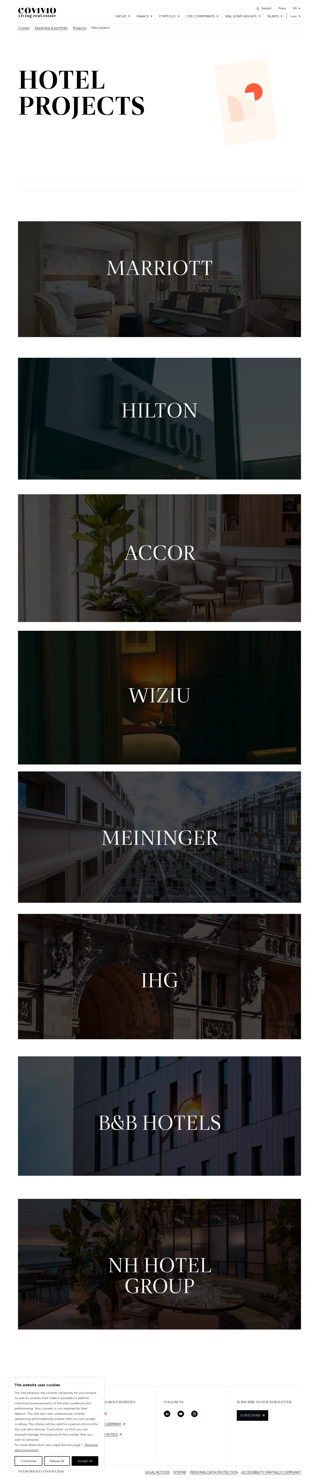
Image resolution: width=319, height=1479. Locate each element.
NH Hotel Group (160, 1277)
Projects (79, 28)
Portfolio (167, 16)
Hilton (159, 411)
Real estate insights (241, 16)
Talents (273, 16)
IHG (159, 981)
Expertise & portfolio (51, 28)
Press (282, 8)
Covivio (24, 28)
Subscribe (252, 1415)
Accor (160, 554)
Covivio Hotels (104, 1434)
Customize (28, 1461)
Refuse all (57, 1461)
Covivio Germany (106, 1424)
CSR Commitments (200, 16)
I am (293, 16)
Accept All (85, 1461)
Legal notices (157, 1472)
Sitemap (179, 1472)
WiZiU (159, 696)
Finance (143, 16)
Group (120, 16)
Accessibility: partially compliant (271, 1472)
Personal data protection (214, 1472)
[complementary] (56, 1424)
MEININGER (159, 839)
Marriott (159, 269)
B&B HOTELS (159, 1124)
